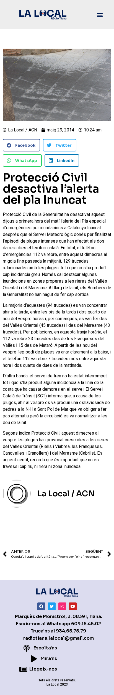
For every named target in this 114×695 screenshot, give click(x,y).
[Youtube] (73, 606)
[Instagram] (62, 606)
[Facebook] (41, 606)
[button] (99, 14)
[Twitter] (52, 606)
